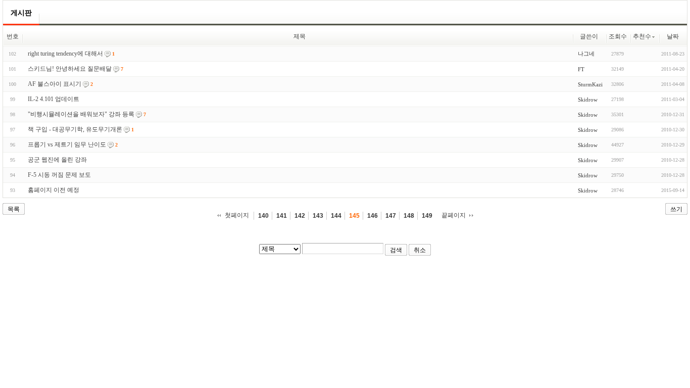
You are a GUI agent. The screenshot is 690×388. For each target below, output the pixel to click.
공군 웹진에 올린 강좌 (57, 159)
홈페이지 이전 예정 (53, 189)
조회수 (618, 36)
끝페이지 (453, 215)
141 (281, 215)
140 (263, 215)
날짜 (673, 36)
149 (427, 215)
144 (336, 215)
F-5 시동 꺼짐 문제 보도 (59, 174)
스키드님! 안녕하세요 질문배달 (70, 68)
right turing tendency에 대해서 (65, 53)
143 (318, 215)
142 (299, 215)
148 (409, 215)
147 (390, 215)
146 (372, 215)
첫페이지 (237, 215)
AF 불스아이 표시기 (54, 83)
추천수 (642, 36)
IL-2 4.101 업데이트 (53, 99)
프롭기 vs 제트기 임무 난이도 (67, 144)
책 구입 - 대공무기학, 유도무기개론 (75, 129)
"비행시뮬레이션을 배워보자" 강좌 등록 (81, 114)
